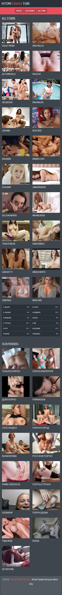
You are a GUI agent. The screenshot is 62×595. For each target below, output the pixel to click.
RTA (31, 584)
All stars (42, 11)
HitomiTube (15, 3)
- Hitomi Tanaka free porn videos (34, 579)
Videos (19, 11)
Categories (30, 11)
